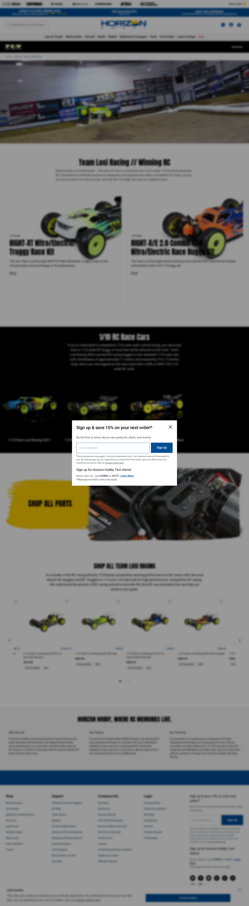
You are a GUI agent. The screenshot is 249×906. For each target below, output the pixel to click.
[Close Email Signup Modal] (170, 427)
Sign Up (162, 447)
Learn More (127, 475)
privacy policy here (114, 463)
